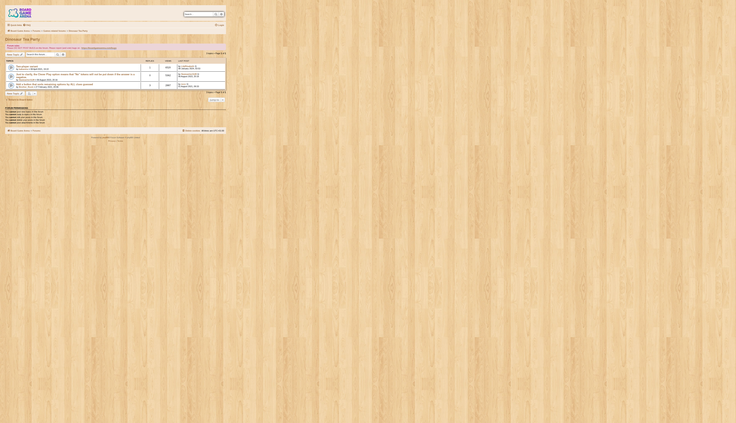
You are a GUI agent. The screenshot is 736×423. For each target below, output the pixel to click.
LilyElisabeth (187, 66)
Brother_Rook (26, 87)
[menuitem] (27, 25)
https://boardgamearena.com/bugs (99, 48)
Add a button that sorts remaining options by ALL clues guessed (54, 84)
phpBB (105, 137)
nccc (183, 84)
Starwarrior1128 (26, 80)
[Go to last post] (196, 66)
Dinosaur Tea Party (22, 39)
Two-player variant (27, 66)
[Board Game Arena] (22, 13)
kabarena (23, 69)
